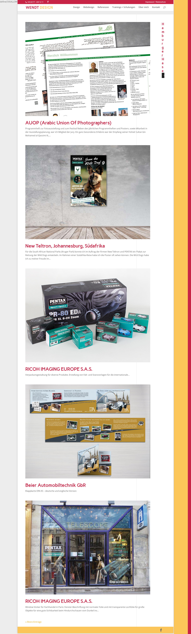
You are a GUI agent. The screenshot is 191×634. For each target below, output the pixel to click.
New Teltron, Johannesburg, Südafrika (65, 246)
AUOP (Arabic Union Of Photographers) (68, 122)
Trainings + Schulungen (123, 7)
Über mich (144, 7)
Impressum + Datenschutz (155, 2)
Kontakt (156, 7)
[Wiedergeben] (165, 75)
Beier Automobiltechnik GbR (55, 485)
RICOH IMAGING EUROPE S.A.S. (58, 369)
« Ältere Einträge (33, 621)
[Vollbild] (171, 75)
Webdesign (88, 7)
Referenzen (103, 7)
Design (76, 7)
